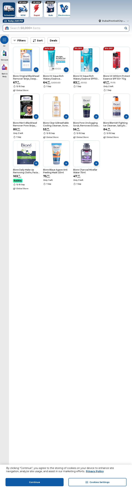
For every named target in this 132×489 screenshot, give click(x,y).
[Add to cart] (36, 69)
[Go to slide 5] (60, 68)
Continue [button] (34, 482)
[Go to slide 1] (53, 68)
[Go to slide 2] (55, 68)
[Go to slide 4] (58, 68)
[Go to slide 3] (56, 68)
